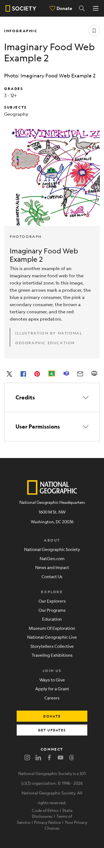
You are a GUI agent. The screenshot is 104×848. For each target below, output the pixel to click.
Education (52, 618)
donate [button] (52, 716)
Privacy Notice (47, 822)
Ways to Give (52, 679)
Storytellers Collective (52, 646)
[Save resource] (94, 30)
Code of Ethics (45, 810)
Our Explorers (52, 600)
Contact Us (52, 576)
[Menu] (95, 8)
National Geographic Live (52, 637)
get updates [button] (52, 730)
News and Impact (52, 567)
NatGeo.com (52, 558)
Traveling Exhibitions (52, 655)
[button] (52, 397)
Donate (64, 8)
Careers (52, 697)
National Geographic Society (52, 549)
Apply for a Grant (52, 688)
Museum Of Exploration (52, 628)
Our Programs (52, 610)
